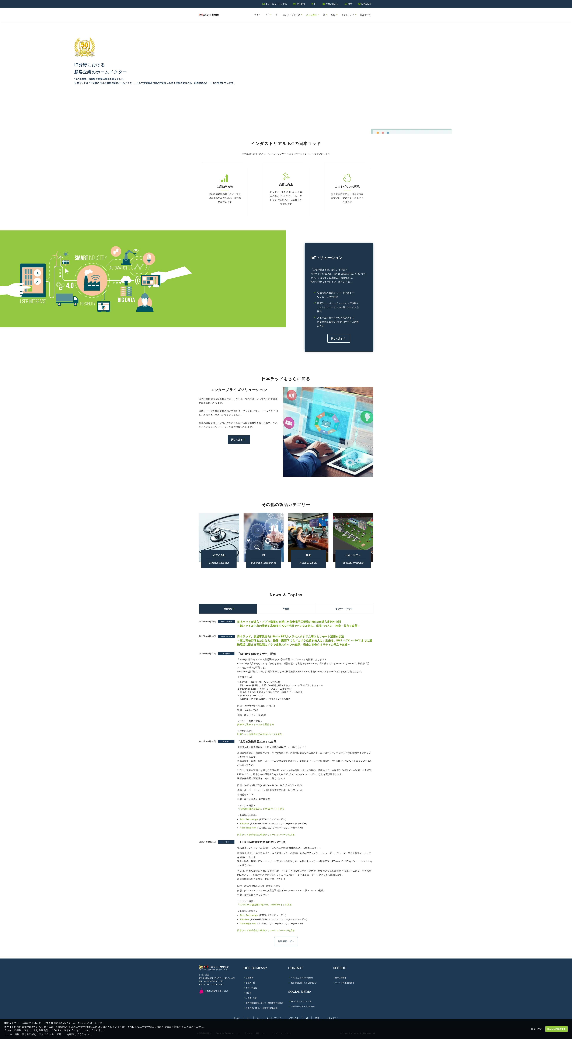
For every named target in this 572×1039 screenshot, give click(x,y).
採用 (350, 3)
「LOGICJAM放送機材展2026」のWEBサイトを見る (264, 904)
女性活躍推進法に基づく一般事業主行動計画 (264, 1003)
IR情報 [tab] (286, 609)
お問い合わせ (332, 3)
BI (324, 14)
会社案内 (300, 3)
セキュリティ (347, 14)
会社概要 (249, 977)
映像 (333, 14)
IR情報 (248, 992)
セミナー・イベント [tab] (344, 609)
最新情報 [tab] (228, 609)
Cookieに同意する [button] (556, 1029)
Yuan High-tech (248, 827)
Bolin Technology (249, 819)
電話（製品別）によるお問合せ (303, 982)
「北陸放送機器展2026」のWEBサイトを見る (262, 808)
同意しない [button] (536, 1029)
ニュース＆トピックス (276, 3)
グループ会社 (251, 987)
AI (276, 14)
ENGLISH (366, 3)
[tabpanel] (286, 783)
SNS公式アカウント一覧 (300, 1001)
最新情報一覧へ (286, 941)
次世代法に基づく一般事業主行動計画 (262, 1008)
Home (257, 14)
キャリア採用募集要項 (344, 982)
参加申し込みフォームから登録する (255, 724)
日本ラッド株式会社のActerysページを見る (259, 733)
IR (315, 3)
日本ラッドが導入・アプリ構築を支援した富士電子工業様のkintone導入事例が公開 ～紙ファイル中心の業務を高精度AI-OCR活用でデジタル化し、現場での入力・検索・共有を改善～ (298, 624)
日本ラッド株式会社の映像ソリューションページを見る (266, 834)
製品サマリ (365, 14)
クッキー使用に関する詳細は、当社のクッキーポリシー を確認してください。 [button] (48, 1034)
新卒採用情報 (340, 977)
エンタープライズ (291, 14)
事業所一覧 (250, 982)
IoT (267, 14)
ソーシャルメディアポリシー (302, 1006)
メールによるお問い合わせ (301, 977)
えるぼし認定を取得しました (216, 991)
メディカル (311, 14)
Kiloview (244, 823)
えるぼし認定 (251, 998)
